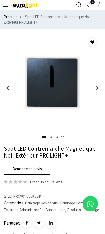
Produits (10, 17)
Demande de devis (27, 168)
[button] (44, 136)
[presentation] (8, 87)
